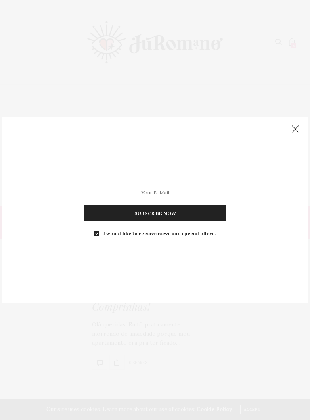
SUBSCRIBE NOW (155, 213)
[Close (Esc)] (295, 129)
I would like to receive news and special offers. (159, 233)
